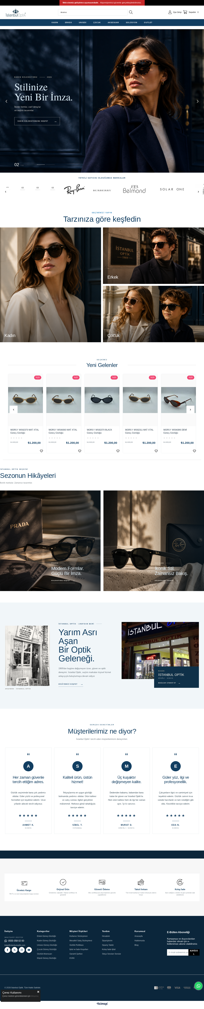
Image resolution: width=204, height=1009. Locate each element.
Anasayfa (139, 936)
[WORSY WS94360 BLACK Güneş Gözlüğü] (178, 400)
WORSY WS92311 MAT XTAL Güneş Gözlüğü (63, 431)
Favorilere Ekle (41, 451)
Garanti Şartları (76, 954)
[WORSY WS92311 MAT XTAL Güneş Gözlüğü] (63, 400)
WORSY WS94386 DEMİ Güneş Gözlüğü (98, 431)
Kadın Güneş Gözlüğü (46, 941)
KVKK (72, 958)
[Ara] (130, 12)
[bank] (177, 987)
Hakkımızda (140, 941)
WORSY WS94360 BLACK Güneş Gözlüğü (176, 431)
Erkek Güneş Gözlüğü (46, 936)
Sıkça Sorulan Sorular (111, 954)
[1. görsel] (31, 164)
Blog (136, 945)
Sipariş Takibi (108, 945)
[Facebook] (7, 950)
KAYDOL (194, 952)
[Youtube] (29, 950)
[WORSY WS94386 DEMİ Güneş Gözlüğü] (102, 400)
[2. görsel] (41, 164)
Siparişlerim (107, 941)
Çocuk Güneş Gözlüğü (47, 949)
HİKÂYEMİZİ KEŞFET (70, 684)
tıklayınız (34, 996)
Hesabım (106, 936)
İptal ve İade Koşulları (78, 949)
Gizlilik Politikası (76, 945)
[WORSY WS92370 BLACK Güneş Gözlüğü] (25, 400)
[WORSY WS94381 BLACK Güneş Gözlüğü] (140, 400)
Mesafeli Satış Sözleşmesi (80, 941)
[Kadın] (50, 284)
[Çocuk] (153, 314)
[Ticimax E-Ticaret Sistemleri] (102, 1004)
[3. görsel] (50, 164)
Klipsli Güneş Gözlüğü (46, 958)
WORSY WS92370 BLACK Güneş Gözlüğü (23, 431)
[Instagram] (22, 950)
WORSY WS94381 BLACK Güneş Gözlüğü (137, 431)
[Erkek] (153, 255)
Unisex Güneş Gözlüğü (47, 945)
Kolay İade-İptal (109, 949)
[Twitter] (15, 950)
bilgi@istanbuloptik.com (14, 945)
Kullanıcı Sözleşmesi (78, 936)
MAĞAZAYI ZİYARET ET (169, 683)
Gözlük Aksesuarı (44, 954)
